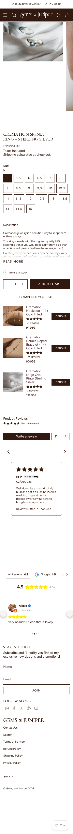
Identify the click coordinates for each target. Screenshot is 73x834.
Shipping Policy (13, 764)
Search (7, 743)
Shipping (9, 155)
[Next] (63, 452)
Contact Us (10, 736)
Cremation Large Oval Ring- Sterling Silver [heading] (36, 376)
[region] (36, 350)
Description (10, 225)
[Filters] (56, 436)
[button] (3, 618)
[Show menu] (5, 15)
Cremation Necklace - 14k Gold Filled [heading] (37, 310)
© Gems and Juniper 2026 (18, 797)
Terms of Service (14, 750)
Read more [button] (15, 630)
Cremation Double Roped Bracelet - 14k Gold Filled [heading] (36, 343)
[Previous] (10, 452)
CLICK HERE (53, 4)
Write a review (26, 436)
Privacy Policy (11, 771)
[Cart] (67, 15)
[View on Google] (12, 608)
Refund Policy (12, 757)
